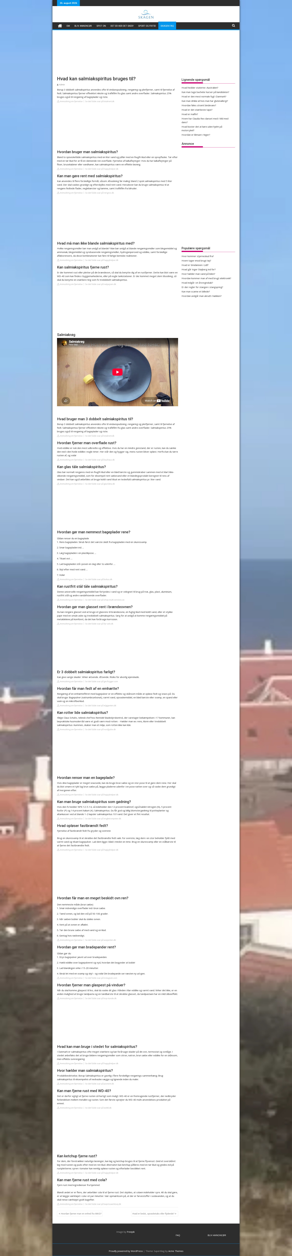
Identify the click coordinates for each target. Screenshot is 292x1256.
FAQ (178, 1235)
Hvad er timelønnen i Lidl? (195, 264)
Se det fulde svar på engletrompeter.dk (103, 818)
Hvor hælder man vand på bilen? (198, 273)
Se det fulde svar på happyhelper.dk (101, 168)
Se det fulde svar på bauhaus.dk (100, 459)
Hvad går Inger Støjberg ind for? (199, 269)
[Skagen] (60, 25)
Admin (62, 84)
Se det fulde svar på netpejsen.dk (100, 284)
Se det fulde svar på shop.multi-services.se (104, 599)
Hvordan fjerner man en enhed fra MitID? (81, 1213)
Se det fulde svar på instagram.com (101, 978)
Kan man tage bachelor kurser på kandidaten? (205, 92)
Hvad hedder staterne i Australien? (200, 87)
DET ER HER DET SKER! (122, 26)
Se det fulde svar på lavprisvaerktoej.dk (103, 1204)
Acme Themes (175, 1250)
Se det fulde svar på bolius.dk (98, 579)
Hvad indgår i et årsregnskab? (197, 282)
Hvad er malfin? (190, 114)
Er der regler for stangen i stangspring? (202, 287)
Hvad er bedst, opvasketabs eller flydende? (153, 1213)
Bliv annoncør (83, 26)
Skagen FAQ (167, 26)
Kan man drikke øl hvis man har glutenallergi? (205, 100)
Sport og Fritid (147, 26)
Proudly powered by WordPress (126, 1250)
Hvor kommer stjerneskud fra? (198, 256)
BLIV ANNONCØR (217, 1235)
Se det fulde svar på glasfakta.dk (100, 483)
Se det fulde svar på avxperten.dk (100, 940)
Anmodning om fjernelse (71, 101)
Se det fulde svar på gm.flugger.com (101, 681)
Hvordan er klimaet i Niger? (196, 134)
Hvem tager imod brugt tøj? (196, 260)
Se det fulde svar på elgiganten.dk (100, 705)
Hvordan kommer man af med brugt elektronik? (206, 278)
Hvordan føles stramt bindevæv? (199, 105)
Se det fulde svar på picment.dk (99, 1083)
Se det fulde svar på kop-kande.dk (100, 998)
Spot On (101, 26)
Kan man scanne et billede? (196, 291)
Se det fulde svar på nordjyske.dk (100, 729)
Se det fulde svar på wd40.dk (98, 1107)
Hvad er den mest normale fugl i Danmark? (204, 96)
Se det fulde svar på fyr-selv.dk (99, 623)
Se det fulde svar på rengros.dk (99, 192)
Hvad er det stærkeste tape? (197, 109)
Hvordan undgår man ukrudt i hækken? (202, 295)
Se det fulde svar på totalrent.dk (99, 101)
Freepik (131, 1231)
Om (68, 26)
